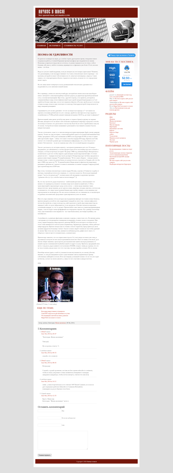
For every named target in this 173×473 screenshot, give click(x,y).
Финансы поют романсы (118, 138)
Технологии (113, 136)
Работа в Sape (114, 132)
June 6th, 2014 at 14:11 (48, 381)
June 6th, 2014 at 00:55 (48, 353)
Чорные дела (114, 142)
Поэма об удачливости (55, 54)
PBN (111, 117)
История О (54, 46)
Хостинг (112, 140)
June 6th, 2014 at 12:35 (48, 395)
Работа (112, 130)
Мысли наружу (115, 125)
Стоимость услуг (73, 46)
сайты (112, 134)
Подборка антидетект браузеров (120, 164)
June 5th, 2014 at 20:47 (48, 334)
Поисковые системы (116, 128)
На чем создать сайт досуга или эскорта (121, 103)
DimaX (43, 332)
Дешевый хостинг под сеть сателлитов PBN (121, 96)
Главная (41, 46)
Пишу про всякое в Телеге (122, 55)
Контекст (113, 123)
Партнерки (113, 127)
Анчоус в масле (53, 11)
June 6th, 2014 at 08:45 (48, 363)
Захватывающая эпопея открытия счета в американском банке (121, 154)
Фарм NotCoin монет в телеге (123, 106)
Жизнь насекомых (60, 323)
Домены (112, 119)
